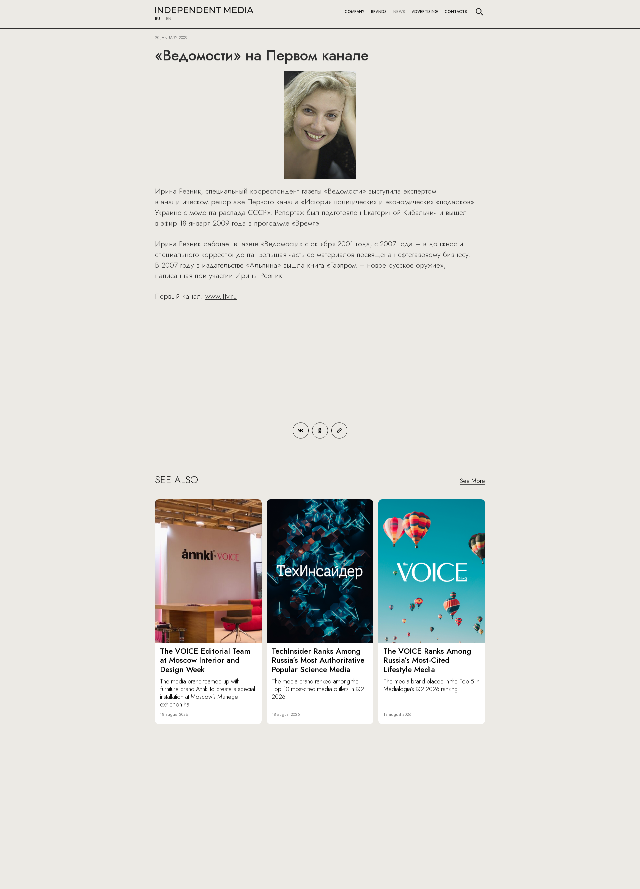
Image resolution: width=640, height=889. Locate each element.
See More (472, 481)
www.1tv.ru (221, 296)
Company (354, 12)
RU (157, 19)
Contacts (456, 12)
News (399, 12)
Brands (379, 12)
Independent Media (204, 10)
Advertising (425, 12)
